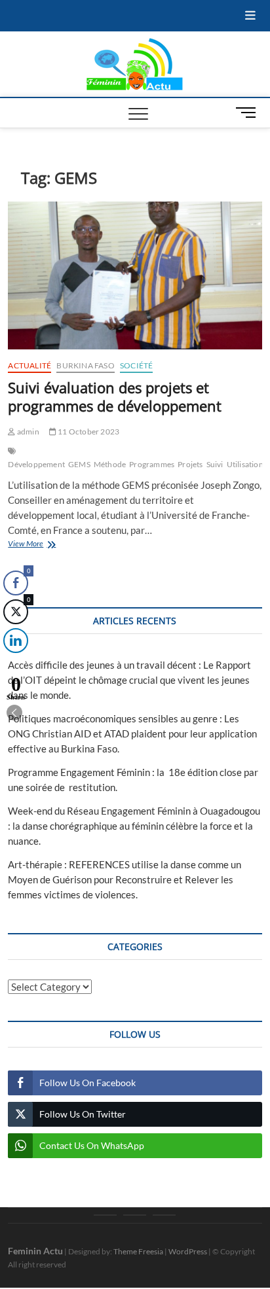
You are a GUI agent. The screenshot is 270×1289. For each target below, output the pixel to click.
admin (27, 431)
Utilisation (245, 464)
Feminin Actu (35, 1250)
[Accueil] (105, 1215)
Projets (190, 464)
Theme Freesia (138, 1251)
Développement (36, 464)
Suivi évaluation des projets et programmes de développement (115, 396)
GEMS (79, 464)
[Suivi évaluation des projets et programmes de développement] (134, 276)
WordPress (187, 1251)
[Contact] (164, 1215)
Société (136, 365)
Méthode (110, 464)
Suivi (214, 464)
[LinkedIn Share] (15, 640)
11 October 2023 (87, 431)
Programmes (151, 464)
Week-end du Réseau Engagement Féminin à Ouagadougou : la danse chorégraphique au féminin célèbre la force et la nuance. (134, 826)
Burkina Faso (85, 365)
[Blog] (134, 1215)
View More (50, 545)
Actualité (29, 365)
